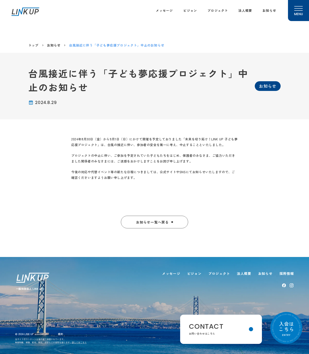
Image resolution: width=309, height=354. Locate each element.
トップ (33, 45)
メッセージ (164, 10)
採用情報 (286, 273)
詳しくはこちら (79, 342)
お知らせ (269, 10)
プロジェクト (217, 10)
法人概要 (245, 10)
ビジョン (190, 10)
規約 (60, 334)
